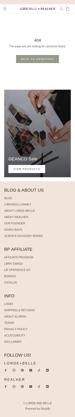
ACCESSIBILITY (14, 335)
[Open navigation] (5, 8)
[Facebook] (5, 370)
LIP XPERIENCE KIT (17, 269)
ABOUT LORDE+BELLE (19, 210)
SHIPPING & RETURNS (19, 310)
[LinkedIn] (47, 370)
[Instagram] (14, 370)
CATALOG (10, 282)
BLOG (8, 198)
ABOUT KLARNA (15, 316)
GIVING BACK (13, 229)
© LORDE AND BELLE (37, 403)
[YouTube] (30, 370)
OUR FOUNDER (14, 223)
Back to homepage (37, 59)
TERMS (9, 322)
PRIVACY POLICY (16, 329)
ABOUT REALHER (16, 217)
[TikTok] (39, 370)
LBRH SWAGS (13, 263)
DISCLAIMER (12, 341)
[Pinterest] (22, 370)
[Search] (61, 8)
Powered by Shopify (37, 408)
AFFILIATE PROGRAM (18, 257)
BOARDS (10, 276)
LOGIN (8, 303)
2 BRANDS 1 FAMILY (17, 204)
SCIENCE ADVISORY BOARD (23, 236)
